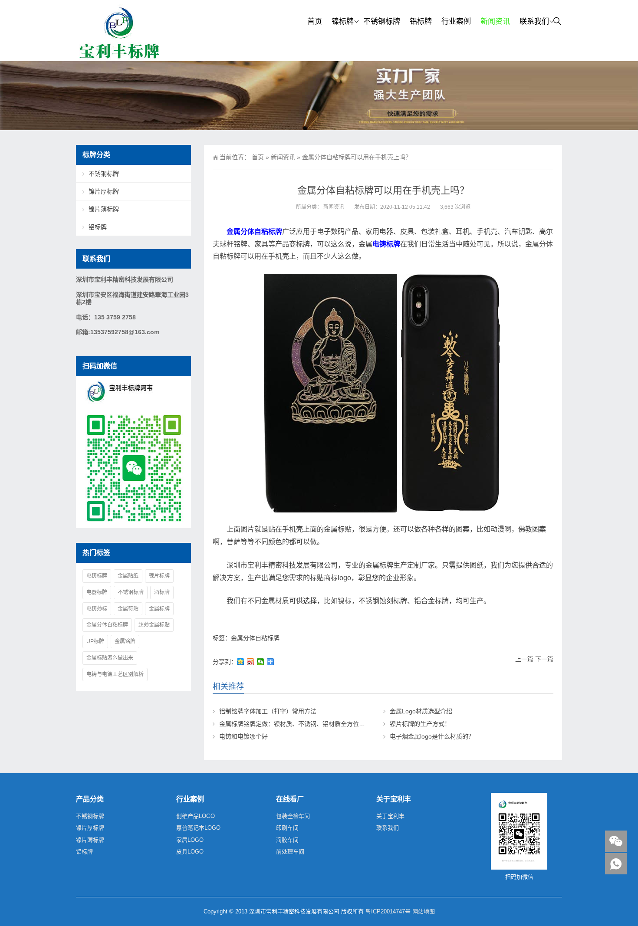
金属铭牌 (125, 641)
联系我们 (534, 21)
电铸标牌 (96, 576)
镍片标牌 (159, 576)
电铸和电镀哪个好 (243, 736)
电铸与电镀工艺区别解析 (115, 674)
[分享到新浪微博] (250, 661)
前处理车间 (290, 851)
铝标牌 (421, 21)
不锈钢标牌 (381, 21)
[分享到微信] (260, 661)
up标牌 (95, 641)
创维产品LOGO (195, 816)
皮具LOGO (190, 851)
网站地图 (423, 911)
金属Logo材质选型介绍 (421, 711)
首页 (314, 21)
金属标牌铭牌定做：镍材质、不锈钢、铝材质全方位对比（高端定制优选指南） (325, 723)
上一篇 (524, 659)
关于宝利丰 (390, 816)
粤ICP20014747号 (388, 911)
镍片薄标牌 (104, 209)
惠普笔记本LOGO (198, 827)
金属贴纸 (128, 576)
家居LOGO (190, 840)
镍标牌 (343, 21)
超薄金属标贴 (154, 625)
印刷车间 (287, 827)
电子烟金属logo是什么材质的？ (432, 736)
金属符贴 (128, 609)
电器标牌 (96, 592)
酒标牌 (162, 592)
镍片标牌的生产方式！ (420, 723)
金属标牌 (159, 609)
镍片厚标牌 (104, 191)
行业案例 (456, 21)
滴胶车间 (287, 840)
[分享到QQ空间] (240, 661)
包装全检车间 (293, 816)
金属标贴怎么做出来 (109, 658)
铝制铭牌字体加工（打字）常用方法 (267, 711)
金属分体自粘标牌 (255, 637)
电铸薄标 (96, 609)
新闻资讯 (495, 21)
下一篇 (544, 659)
